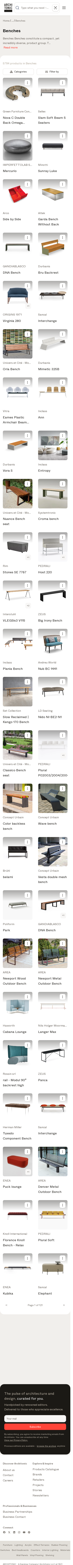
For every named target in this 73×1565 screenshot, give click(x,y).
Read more (11, 46)
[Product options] (27, 83)
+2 (28, 605)
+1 (28, 306)
